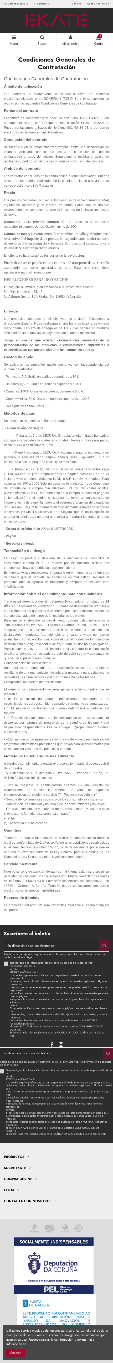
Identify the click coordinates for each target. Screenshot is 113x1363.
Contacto (77, 3)
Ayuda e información (97, 3)
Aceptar (15, 1352)
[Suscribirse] (104, 945)
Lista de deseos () (18, 3)
